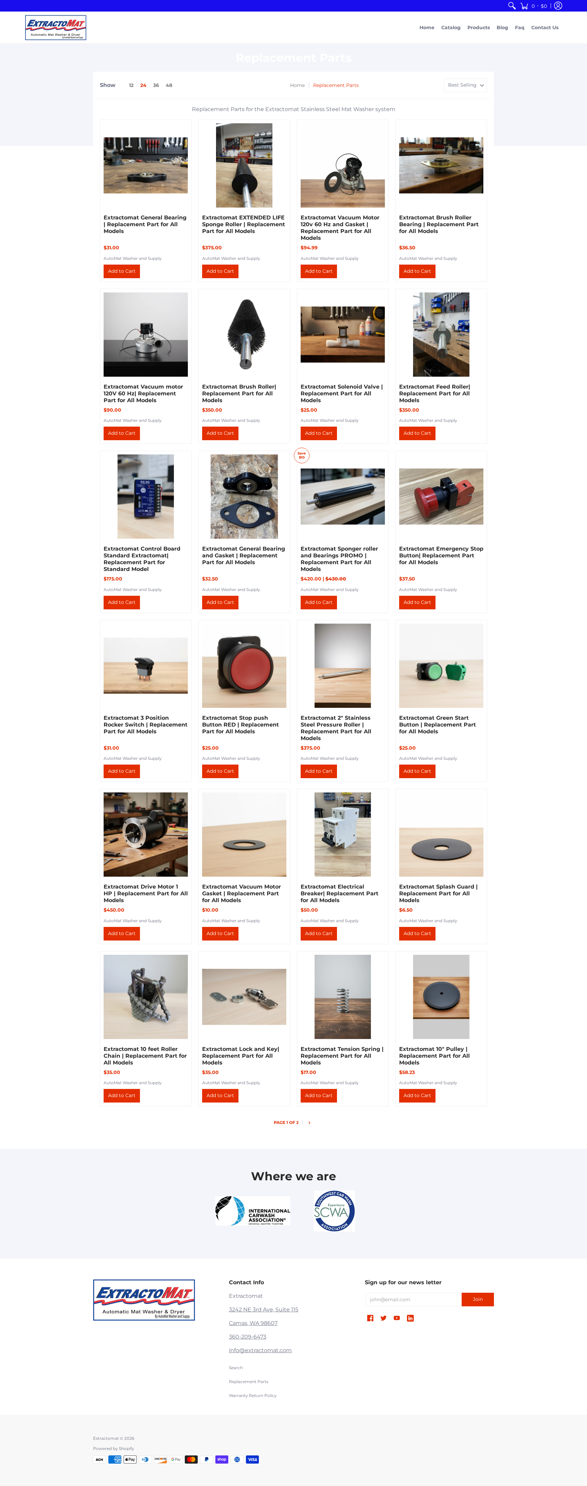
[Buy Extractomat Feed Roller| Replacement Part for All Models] (441, 334)
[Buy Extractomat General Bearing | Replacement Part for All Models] (146, 165)
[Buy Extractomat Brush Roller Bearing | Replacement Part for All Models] (441, 165)
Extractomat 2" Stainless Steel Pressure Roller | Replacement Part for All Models (336, 728)
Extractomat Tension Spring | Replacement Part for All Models (342, 1056)
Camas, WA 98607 (253, 1323)
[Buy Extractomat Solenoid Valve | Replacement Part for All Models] (343, 334)
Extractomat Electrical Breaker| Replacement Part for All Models (339, 893)
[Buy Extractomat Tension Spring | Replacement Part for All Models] (343, 997)
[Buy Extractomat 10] (441, 997)
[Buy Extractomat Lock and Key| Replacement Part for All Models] (244, 997)
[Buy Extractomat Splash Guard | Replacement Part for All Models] (441, 834)
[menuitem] (512, 6)
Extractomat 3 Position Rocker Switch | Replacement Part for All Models (146, 725)
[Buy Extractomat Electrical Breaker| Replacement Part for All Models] (343, 834)
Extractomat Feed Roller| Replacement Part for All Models (434, 393)
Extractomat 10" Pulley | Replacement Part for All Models (434, 1056)
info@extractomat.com (260, 1350)
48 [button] (169, 85)
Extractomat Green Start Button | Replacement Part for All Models (437, 725)
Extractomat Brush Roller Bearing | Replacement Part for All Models (439, 224)
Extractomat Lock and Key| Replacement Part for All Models (240, 1056)
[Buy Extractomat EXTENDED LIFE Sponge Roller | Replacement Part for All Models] (244, 165)
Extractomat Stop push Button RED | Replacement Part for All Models (240, 725)
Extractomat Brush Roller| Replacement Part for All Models (239, 393)
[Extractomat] (55, 27)
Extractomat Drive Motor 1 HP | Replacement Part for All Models (146, 893)
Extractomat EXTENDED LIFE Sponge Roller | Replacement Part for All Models (243, 224)
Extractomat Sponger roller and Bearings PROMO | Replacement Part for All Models (339, 558)
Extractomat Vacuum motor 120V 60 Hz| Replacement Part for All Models (143, 393)
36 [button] (156, 85)
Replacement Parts (248, 1381)
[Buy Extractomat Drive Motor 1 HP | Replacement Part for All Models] (146, 834)
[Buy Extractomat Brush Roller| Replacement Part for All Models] (244, 334)
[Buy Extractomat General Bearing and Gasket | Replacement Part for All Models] (244, 496)
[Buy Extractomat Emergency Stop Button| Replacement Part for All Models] (441, 496)
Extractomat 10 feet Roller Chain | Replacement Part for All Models (145, 1056)
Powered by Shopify (113, 1448)
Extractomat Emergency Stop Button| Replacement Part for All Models (441, 555)
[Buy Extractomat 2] (343, 666)
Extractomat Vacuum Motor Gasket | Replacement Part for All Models (241, 893)
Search (236, 1367)
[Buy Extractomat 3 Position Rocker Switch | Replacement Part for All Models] (146, 666)
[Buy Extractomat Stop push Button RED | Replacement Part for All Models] (244, 666)
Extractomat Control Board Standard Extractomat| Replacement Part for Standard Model (142, 558)
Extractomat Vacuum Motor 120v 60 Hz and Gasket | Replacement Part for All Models (340, 227)
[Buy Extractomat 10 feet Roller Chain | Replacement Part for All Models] (146, 997)
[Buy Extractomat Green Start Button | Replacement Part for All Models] (441, 666)
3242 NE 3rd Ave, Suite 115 (263, 1309)
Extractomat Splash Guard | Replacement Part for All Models (438, 893)
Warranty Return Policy (253, 1395)
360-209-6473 (247, 1336)
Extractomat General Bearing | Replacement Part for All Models (145, 224)
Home (297, 85)
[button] (533, 6)
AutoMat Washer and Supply (133, 258)
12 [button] (131, 85)
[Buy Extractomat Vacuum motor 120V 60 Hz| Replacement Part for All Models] (146, 334)
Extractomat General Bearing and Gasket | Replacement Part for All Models (243, 555)
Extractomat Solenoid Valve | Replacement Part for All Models (342, 393)
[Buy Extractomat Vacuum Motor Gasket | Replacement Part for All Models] (244, 834)
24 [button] (143, 85)
